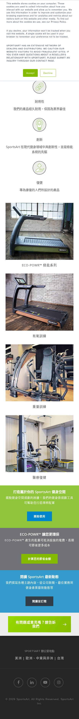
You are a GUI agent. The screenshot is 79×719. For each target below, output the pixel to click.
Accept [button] (30, 73)
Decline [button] (48, 73)
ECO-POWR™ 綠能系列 (39, 265)
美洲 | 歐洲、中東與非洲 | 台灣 (39, 658)
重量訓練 (39, 406)
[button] (39, 516)
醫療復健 (39, 477)
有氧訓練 (39, 336)
